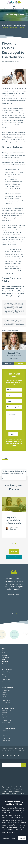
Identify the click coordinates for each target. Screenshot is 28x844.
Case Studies (5, 657)
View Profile (20, 363)
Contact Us (5, 664)
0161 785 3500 (14, 358)
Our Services (5, 653)
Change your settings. (16, 473)
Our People (5, 655)
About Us (4, 651)
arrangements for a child (9, 155)
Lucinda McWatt (9, 273)
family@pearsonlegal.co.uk (15, 296)
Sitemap (11, 753)
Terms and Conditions (7, 749)
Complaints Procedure (8, 751)
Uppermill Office (8, 708)
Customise (6, 838)
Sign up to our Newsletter (14, 557)
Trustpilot (5, 459)
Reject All (13, 838)
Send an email (8, 363)
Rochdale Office (8, 688)
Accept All (22, 838)
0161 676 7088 (6, 739)
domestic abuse (6, 220)
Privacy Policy (18, 749)
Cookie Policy (18, 751)
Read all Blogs (14, 552)
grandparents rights (7, 162)
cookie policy (11, 832)
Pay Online (5, 662)
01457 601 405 (7, 720)
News (24, 25)
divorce (16, 115)
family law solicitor (19, 165)
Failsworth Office (8, 729)
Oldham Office (7, 670)
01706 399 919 (6, 700)
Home (3, 25)
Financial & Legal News (14, 25)
